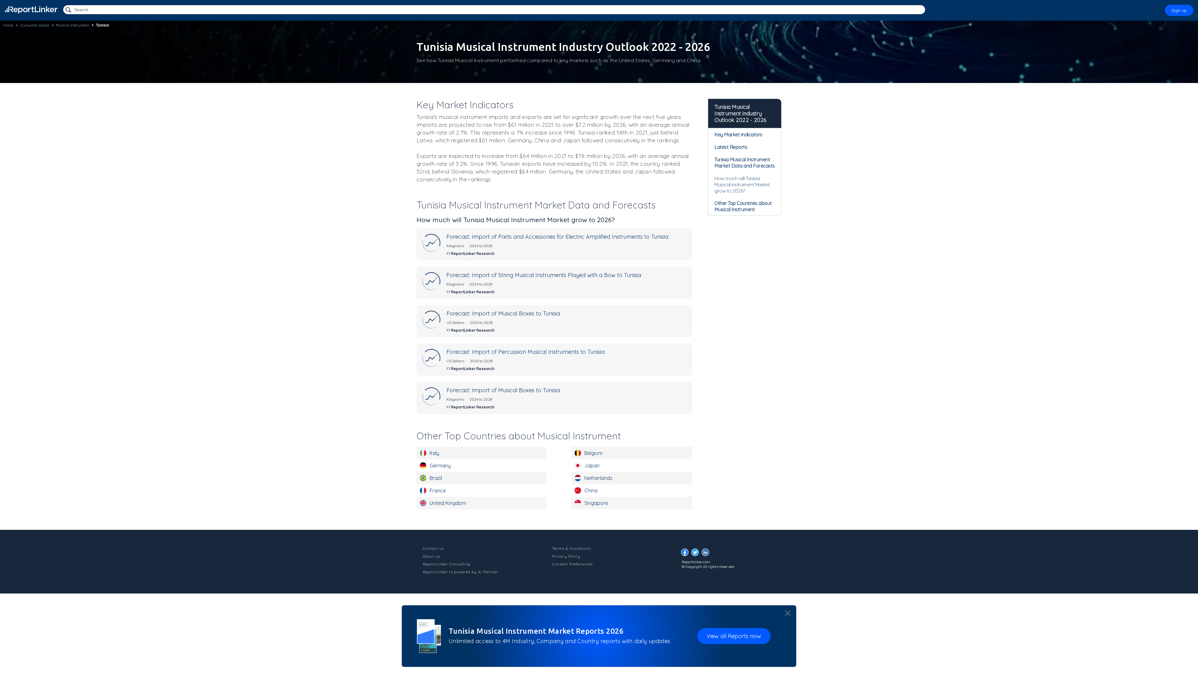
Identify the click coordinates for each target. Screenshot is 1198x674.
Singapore (596, 503)
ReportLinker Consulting (446, 564)
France (438, 490)
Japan (592, 465)
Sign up (1179, 10)
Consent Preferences (572, 564)
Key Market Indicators (738, 134)
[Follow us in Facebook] (686, 554)
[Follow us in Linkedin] (707, 554)
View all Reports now (734, 636)
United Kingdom (448, 503)
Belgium (593, 453)
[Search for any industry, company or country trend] (69, 10)
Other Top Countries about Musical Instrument (743, 206)
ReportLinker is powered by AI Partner (460, 571)
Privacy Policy (566, 556)
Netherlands (598, 478)
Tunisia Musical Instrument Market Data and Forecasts (744, 162)
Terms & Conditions (571, 548)
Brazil (436, 478)
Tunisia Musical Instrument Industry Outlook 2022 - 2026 (740, 113)
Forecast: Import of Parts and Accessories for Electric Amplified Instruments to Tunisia (557, 236)
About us (431, 556)
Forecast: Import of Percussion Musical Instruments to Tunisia (525, 351)
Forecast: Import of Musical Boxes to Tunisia (503, 313)
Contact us (433, 548)
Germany (440, 465)
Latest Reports (730, 147)
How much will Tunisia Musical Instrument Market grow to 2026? (742, 184)
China (590, 490)
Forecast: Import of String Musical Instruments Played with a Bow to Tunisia (543, 275)
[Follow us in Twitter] (696, 554)
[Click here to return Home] (31, 10)
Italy (434, 453)
